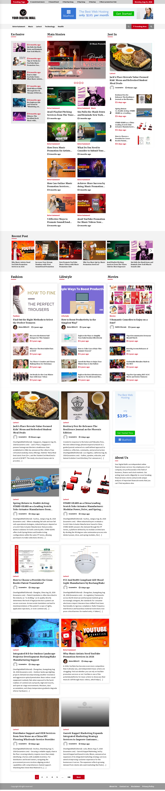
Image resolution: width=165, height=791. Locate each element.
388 (69, 777)
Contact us (124, 786)
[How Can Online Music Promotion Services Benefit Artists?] (61, 167)
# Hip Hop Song (68, 2)
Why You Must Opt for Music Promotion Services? (75, 71)
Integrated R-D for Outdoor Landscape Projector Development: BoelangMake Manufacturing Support (34, 656)
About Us (113, 786)
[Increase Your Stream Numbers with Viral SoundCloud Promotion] (46, 250)
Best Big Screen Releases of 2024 (137, 350)
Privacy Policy (148, 786)
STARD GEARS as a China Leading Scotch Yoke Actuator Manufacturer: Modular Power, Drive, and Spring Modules (124, 125)
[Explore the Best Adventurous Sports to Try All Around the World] (69, 376)
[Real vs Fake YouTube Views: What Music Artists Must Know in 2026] (19, 74)
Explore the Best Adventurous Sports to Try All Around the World (90, 376)
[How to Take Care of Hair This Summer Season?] (69, 350)
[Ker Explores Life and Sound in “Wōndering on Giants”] (19, 102)
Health (61, 26)
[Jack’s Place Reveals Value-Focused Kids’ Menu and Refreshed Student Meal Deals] (131, 57)
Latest (39, 26)
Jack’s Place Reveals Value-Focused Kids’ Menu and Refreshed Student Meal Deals (129, 80)
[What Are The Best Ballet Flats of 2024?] (20, 350)
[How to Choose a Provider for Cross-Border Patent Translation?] (144, 140)
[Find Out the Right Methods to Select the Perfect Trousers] (34, 299)
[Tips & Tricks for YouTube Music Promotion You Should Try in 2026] (19, 61)
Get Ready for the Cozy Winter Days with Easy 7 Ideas (41, 376)
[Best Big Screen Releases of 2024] (117, 350)
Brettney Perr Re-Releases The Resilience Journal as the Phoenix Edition (124, 97)
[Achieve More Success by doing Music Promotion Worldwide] (91, 167)
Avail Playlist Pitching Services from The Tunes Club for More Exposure (61, 113)
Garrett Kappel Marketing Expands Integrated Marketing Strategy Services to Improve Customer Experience (83, 736)
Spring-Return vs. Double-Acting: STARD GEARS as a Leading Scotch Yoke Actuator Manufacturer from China (125, 111)
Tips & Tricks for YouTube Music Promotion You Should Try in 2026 (34, 63)
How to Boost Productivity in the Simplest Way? (78, 321)
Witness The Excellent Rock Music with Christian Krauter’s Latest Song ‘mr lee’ (35, 118)
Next (151, 250)
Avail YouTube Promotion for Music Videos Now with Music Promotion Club (91, 221)
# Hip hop (92, 2)
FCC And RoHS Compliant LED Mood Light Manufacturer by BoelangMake (84, 581)
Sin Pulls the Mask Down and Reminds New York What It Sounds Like (34, 49)
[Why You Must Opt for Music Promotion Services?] (76, 60)
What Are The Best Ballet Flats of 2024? (41, 350)
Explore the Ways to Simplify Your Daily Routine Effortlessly (90, 337)
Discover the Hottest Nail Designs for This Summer (40, 337)
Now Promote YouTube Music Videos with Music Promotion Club (69, 264)
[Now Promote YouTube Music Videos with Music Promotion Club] (70, 250)
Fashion (17, 277)
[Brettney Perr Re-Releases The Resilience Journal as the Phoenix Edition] (144, 98)
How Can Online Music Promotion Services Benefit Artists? (59, 185)
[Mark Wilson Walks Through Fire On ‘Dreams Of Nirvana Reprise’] (19, 88)
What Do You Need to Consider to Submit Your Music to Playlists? (90, 149)
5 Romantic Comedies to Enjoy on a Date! (129, 321)
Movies (113, 277)
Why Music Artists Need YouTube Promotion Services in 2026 (21, 264)
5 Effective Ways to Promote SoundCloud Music (58, 221)
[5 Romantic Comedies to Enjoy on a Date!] (131, 299)
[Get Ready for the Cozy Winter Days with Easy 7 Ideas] (20, 376)
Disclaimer (135, 786)
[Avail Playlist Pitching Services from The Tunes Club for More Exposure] (61, 96)
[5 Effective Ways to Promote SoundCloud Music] (61, 203)
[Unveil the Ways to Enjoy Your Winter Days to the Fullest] (69, 363)
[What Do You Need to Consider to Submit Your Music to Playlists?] (91, 132)
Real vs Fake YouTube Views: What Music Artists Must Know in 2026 (34, 77)
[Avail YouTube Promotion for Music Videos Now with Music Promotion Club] (91, 203)
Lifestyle (65, 277)
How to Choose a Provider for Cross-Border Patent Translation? (122, 138)
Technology (50, 26)
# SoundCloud (54, 2)
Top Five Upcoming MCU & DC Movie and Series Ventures (138, 376)
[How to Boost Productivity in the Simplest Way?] (82, 299)
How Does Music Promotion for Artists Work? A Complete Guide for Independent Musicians (60, 149)
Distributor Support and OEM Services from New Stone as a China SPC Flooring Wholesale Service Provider (34, 736)
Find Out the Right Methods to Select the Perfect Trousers (33, 321)
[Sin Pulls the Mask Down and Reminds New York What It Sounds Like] (19, 47)
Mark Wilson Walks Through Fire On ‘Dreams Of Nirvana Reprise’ (34, 91)
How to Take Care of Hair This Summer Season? (90, 350)
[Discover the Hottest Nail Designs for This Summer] (20, 337)
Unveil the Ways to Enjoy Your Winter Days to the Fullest (90, 363)
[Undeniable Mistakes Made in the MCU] (117, 363)
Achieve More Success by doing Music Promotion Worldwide (91, 185)
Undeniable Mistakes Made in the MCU (137, 363)
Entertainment (19, 26)
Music (30, 26)
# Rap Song (81, 2)
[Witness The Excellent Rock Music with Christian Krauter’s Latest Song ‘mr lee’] (19, 116)
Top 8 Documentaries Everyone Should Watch (138, 337)
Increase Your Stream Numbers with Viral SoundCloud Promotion (44, 264)
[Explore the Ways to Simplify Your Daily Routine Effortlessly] (69, 337)
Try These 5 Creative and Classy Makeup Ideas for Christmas (42, 363)
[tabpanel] (76, 60)
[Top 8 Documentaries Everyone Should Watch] (117, 337)
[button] (128, 26)
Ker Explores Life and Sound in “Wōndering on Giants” (33, 105)
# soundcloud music (37, 2)
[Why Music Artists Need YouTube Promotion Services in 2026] (23, 250)
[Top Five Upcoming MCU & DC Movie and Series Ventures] (117, 376)
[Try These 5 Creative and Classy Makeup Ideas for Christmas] (20, 363)
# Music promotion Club (108, 2)
